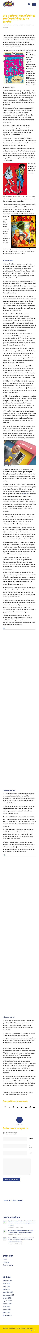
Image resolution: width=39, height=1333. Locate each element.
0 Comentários (19, 25)
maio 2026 (6, 1286)
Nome (31, 1139)
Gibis (5, 1259)
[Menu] (33, 4)
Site (30, 1153)
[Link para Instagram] (34, 1330)
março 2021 (7, 1309)
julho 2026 (6, 1283)
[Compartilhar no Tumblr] (22, 1107)
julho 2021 (6, 1306)
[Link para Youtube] (31, 1330)
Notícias (29, 25)
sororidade (24, 494)
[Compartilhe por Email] (34, 1107)
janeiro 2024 (7, 1298)
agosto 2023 (7, 1301)
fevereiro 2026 (8, 1292)
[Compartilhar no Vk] (26, 1107)
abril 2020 (6, 1312)
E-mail (30, 1147)
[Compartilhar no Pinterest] (13, 1107)
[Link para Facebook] (28, 1330)
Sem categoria (8, 1265)
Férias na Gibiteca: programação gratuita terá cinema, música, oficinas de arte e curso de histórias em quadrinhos (21, 1240)
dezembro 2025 (8, 1295)
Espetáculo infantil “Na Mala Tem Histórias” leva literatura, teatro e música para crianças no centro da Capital (22, 1223)
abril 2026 (6, 1289)
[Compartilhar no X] (9, 1107)
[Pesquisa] (28, 4)
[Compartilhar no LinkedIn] (17, 1107)
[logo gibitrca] (16, 4)
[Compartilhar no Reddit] (30, 1107)
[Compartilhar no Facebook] (5, 1107)
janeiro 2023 (7, 1304)
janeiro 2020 (7, 1315)
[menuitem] (28, 4)
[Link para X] (24, 1330)
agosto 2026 (7, 1280)
